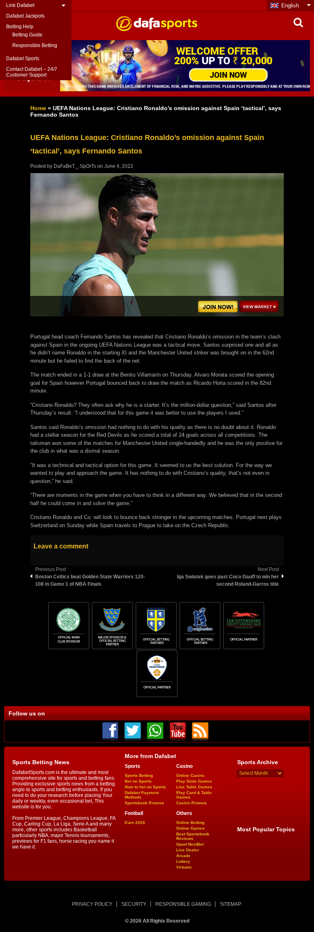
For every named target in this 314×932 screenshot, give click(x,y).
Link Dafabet (20, 5)
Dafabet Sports (22, 58)
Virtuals (184, 867)
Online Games (190, 828)
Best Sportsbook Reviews (192, 836)
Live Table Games (194, 787)
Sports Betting (139, 775)
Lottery (183, 861)
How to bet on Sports (145, 787)
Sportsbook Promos (144, 803)
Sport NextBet (190, 844)
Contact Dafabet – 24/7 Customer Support (31, 72)
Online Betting (190, 822)
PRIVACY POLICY (92, 904)
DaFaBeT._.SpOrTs (75, 166)
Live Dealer (187, 850)
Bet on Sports (138, 781)
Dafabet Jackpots (25, 16)
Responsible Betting (34, 45)
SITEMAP (230, 904)
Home (38, 108)
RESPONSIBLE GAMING (183, 904)
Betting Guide (27, 35)
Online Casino (190, 775)
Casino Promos (191, 803)
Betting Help (20, 26)
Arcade (183, 855)
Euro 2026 (135, 822)
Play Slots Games (194, 781)
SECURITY (133, 904)
